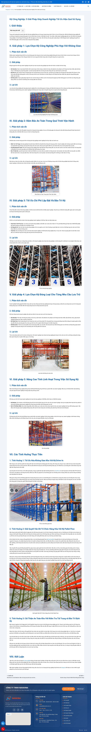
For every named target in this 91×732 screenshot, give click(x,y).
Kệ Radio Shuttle (67, 710)
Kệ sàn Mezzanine (68, 715)
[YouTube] (88, 2)
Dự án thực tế (67, 720)
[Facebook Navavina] (14, 709)
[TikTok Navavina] (18, 709)
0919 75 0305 (42, 701)
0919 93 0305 (56, 701)
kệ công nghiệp (26, 660)
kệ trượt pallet (50, 539)
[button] (40, 6)
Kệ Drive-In (66, 707)
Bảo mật (81, 730)
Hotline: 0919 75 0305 (68, 688)
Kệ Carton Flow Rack (68, 713)
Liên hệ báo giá (67, 723)
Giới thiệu (28, 6)
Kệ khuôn (66, 718)
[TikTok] (86, 2)
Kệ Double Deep (67, 705)
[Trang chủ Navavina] (13, 698)
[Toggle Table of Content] (22, 31)
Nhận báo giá (80, 688)
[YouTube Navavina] (22, 709)
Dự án (66, 6)
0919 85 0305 (49, 701)
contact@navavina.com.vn (45, 706)
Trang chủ (20, 6)
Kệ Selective (66, 702)
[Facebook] (83, 2)
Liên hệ (72, 6)
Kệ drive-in (57, 470)
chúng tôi (63, 667)
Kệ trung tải (66, 700)
